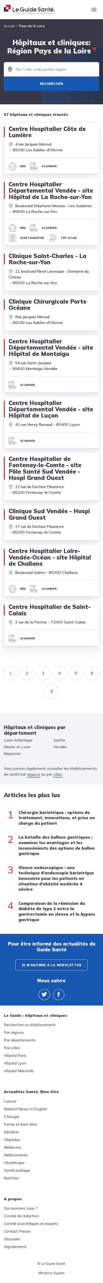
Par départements (20, 1040)
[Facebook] (59, 994)
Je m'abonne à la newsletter (51, 965)
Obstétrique (14, 1162)
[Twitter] (44, 994)
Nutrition (11, 1178)
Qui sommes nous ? (21, 1208)
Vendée (60, 746)
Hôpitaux (12, 1139)
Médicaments (16, 1155)
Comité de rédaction (21, 1215)
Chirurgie (11, 1116)
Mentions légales (51, 1273)
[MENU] (94, 9)
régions (33, 774)
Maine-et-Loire (17, 746)
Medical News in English (25, 1108)
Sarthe (59, 740)
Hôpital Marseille (19, 1070)
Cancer (10, 1101)
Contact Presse (17, 1231)
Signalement (15, 1246)
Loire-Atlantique (18, 740)
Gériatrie (11, 1132)
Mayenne (12, 753)
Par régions (14, 1032)
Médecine (12, 1147)
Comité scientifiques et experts (31, 1223)
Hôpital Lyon (15, 1063)
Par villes (12, 1047)
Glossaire (12, 1238)
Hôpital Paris (15, 1055)
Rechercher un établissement (30, 1024)
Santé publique (17, 1170)
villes (57, 774)
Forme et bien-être (20, 1124)
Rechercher (51, 84)
